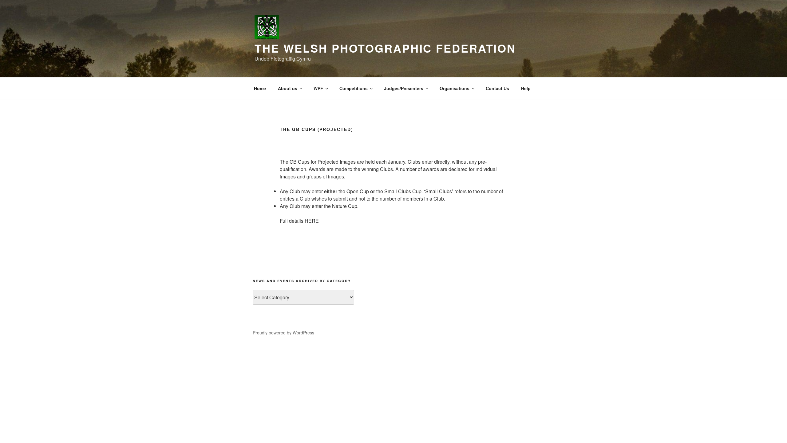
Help (526, 88)
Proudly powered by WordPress (283, 332)
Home (260, 88)
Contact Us (497, 88)
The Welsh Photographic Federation (385, 48)
